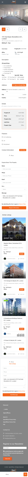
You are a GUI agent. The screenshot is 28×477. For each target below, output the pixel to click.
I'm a (3, 186)
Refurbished (6, 144)
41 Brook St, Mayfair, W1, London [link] (12, 340)
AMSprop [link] (9, 333)
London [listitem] (6, 409)
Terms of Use (22, 204)
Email (3, 179)
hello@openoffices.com (10, 438)
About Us (5, 417)
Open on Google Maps (20, 85)
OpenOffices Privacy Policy (9, 419)
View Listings (22, 150)
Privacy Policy (6, 455)
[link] (14, 229)
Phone (3, 172)
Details (21, 254)
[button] (20, 29)
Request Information (14, 207)
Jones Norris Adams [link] (11, 258)
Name (3, 166)
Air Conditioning (7, 137)
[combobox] (14, 189)
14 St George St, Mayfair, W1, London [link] (13, 281)
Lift (4, 140)
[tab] (3, 29)
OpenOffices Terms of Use (9, 422)
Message (4, 193)
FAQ (4, 424)
